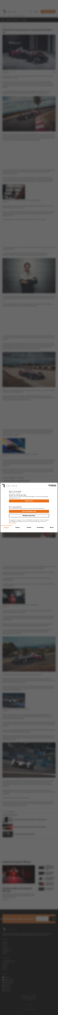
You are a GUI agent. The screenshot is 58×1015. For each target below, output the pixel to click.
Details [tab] (29, 527)
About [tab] (52, 527)
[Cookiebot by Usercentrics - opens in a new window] (49, 486)
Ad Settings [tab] (40, 527)
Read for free (29, 501)
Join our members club (29, 511)
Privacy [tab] (17, 527)
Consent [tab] (6, 527)
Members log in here (29, 515)
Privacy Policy (12, 523)
